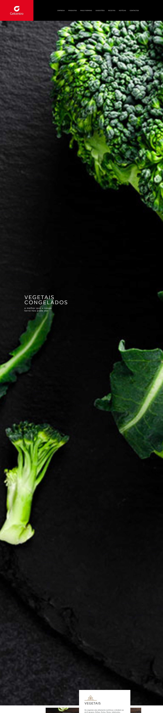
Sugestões (100, 10)
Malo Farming (86, 10)
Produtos (72, 10)
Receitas (111, 10)
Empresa (61, 10)
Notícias (122, 10)
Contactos (134, 10)
